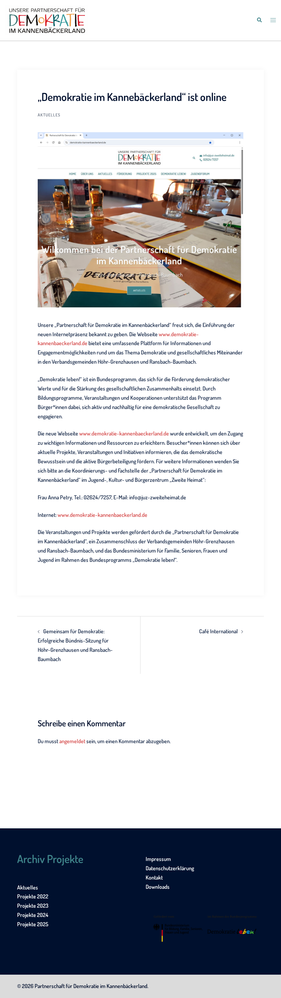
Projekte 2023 (32, 905)
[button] (259, 20)
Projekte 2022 (32, 896)
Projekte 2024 (32, 914)
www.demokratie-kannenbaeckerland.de (124, 433)
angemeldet (72, 741)
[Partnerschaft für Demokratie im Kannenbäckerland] (46, 19)
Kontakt (154, 877)
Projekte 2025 (32, 924)
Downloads (158, 886)
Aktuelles (49, 114)
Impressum (158, 858)
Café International (218, 631)
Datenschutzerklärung (170, 868)
